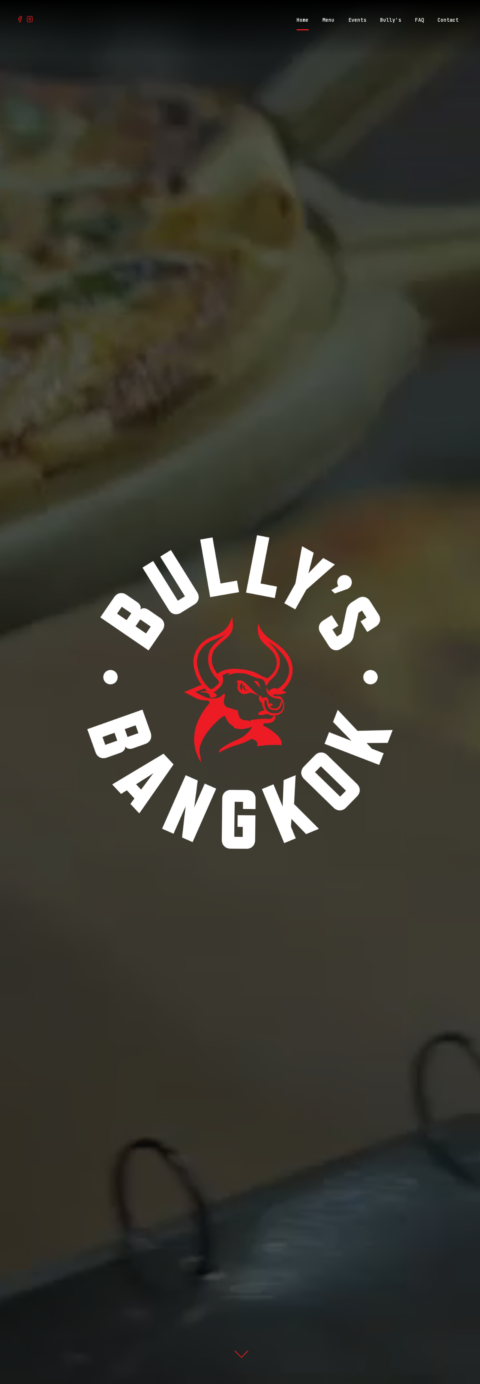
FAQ (419, 19)
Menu (328, 19)
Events (357, 19)
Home (303, 19)
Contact (448, 19)
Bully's (390, 19)
